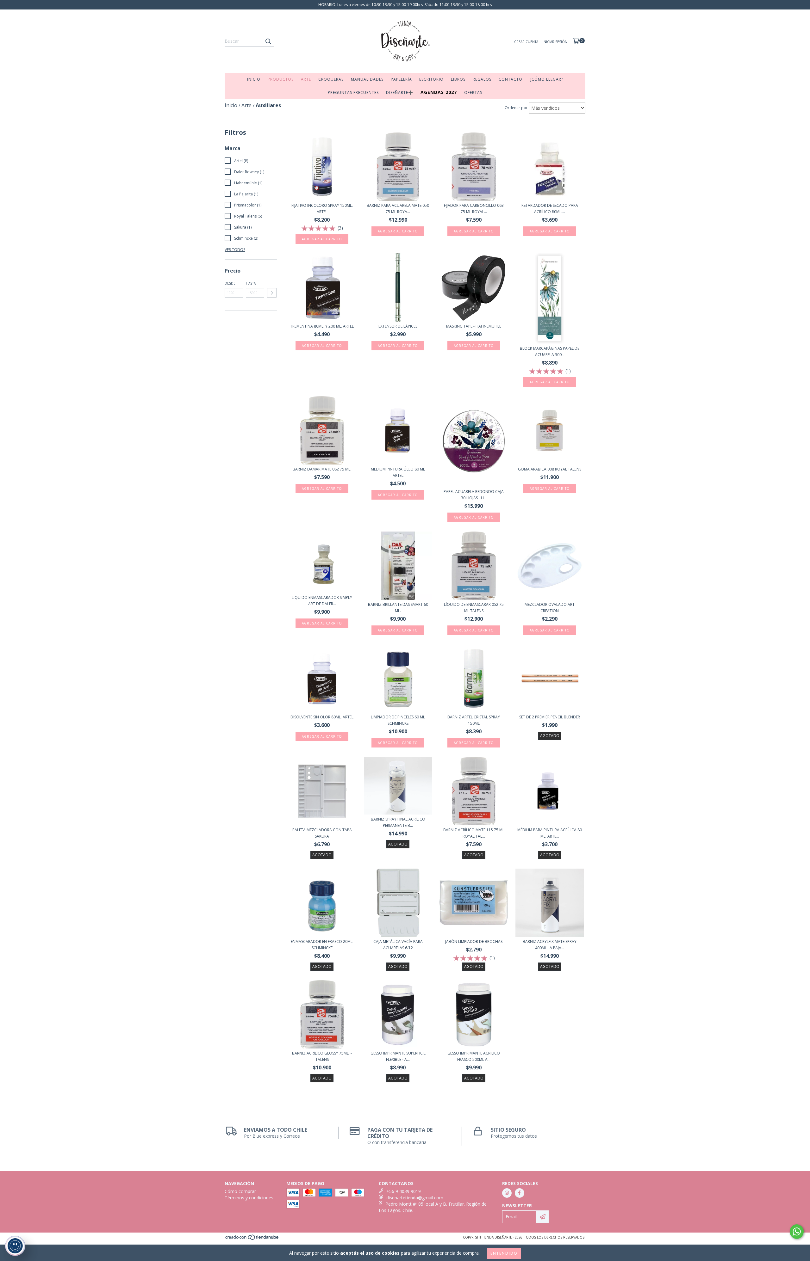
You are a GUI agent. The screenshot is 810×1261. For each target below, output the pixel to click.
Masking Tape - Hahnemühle (473, 326)
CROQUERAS (331, 79)
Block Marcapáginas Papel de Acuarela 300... (549, 351)
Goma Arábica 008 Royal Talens (549, 469)
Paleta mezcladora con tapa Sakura (322, 833)
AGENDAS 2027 (439, 92)
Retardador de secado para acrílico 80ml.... (549, 208)
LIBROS (458, 79)
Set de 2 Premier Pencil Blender (549, 717)
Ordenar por (516, 107)
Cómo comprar (240, 1191)
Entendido (504, 1253)
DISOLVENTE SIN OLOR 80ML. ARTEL (321, 717)
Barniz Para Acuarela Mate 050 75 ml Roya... (398, 208)
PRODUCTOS (281, 79)
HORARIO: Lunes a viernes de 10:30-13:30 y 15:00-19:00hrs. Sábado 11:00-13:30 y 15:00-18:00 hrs (405, 4)
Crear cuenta (526, 42)
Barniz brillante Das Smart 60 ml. (398, 607)
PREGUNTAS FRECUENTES (353, 92)
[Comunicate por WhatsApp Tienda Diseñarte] (797, 1231)
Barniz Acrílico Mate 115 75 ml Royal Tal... (473, 833)
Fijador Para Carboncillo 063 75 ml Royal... (474, 208)
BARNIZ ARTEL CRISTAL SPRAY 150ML (473, 720)
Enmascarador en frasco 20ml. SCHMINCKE (322, 944)
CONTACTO (510, 79)
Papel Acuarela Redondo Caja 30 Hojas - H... (474, 495)
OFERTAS (473, 92)
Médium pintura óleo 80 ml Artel (398, 472)
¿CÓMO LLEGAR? (546, 79)
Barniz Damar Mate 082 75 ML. (322, 469)
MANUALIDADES (367, 79)
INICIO (253, 79)
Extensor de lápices (397, 326)
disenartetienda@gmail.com (414, 1198)
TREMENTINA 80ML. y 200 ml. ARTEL (322, 326)
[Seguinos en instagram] (507, 1193)
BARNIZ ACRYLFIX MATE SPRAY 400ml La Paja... (549, 944)
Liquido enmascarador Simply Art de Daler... (322, 600)
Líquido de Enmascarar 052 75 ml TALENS (474, 607)
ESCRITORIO (431, 79)
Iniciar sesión (555, 42)
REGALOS (482, 79)
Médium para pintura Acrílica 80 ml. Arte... (549, 833)
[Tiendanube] (252, 1239)
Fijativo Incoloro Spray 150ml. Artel (322, 208)
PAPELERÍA (401, 79)
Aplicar (272, 293)
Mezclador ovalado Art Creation (550, 607)
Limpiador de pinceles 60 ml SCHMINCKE (398, 720)
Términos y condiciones (249, 1198)
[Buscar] (268, 41)
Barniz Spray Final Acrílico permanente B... (398, 822)
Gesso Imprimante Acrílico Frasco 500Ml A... (473, 1056)
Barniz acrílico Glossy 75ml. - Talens (322, 1056)
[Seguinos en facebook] (519, 1193)
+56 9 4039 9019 (403, 1191)
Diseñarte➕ (399, 92)
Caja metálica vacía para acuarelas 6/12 (398, 944)
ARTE (306, 79)
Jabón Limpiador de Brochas (473, 941)
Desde (230, 283)
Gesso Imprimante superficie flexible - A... (398, 1056)
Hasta (251, 283)
